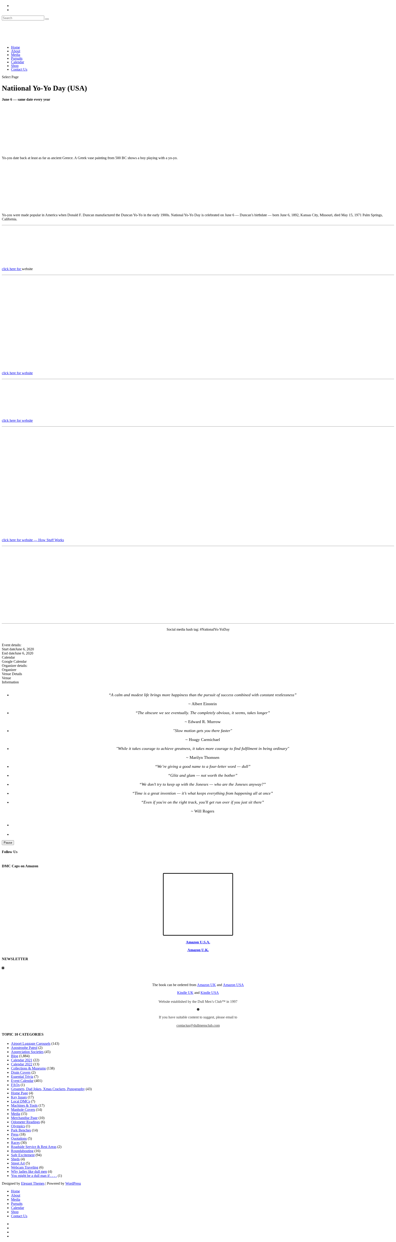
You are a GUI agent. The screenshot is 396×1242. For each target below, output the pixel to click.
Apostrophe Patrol (24, 1048)
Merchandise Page (24, 1118)
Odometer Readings (25, 1122)
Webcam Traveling (24, 1167)
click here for (12, 269)
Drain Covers (20, 1072)
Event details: (11, 645)
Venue (6, 678)
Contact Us (19, 69)
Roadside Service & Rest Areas (33, 1147)
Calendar (17, 62)
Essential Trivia (22, 1076)
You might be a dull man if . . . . (34, 1176)
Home (15, 47)
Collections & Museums (28, 1068)
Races (15, 1143)
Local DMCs (20, 1101)
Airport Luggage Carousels (30, 1043)
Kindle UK (185, 993)
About (15, 51)
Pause (8, 842)
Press (15, 1134)
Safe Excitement (23, 1155)
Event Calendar (22, 1081)
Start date (8, 649)
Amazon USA (233, 985)
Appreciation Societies (27, 1052)
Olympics (18, 1126)
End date (8, 653)
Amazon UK (206, 985)
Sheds (15, 1159)
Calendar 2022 (21, 1064)
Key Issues (19, 1097)
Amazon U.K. (198, 950)
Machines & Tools (24, 1105)
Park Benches (21, 1130)
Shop (15, 66)
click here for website (17, 373)
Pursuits (16, 58)
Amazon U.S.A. (198, 942)
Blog (14, 1056)
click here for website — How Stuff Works (33, 540)
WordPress (73, 1183)
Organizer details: (14, 666)
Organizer (9, 670)
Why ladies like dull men (29, 1171)
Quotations (19, 1138)
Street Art (18, 1163)
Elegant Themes (32, 1183)
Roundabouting (22, 1151)
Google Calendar (14, 661)
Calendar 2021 (21, 1060)
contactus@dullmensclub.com (198, 1025)
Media (15, 55)
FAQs (15, 1085)
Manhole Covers (23, 1110)
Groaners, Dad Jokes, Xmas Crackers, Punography (48, 1089)
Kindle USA (210, 993)
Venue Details (12, 674)
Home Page (19, 1093)
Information (10, 682)
